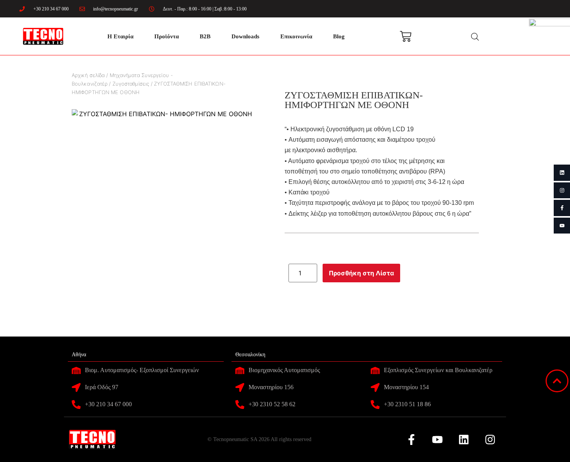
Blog (339, 36)
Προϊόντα (166, 36)
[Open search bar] (475, 36)
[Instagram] (562, 190)
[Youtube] (562, 226)
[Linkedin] (562, 173)
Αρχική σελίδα (88, 75)
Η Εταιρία (120, 36)
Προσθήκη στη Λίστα (361, 273)
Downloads (245, 36)
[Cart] (405, 36)
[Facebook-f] (562, 208)
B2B (205, 36)
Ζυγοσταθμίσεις (130, 84)
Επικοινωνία (296, 36)
